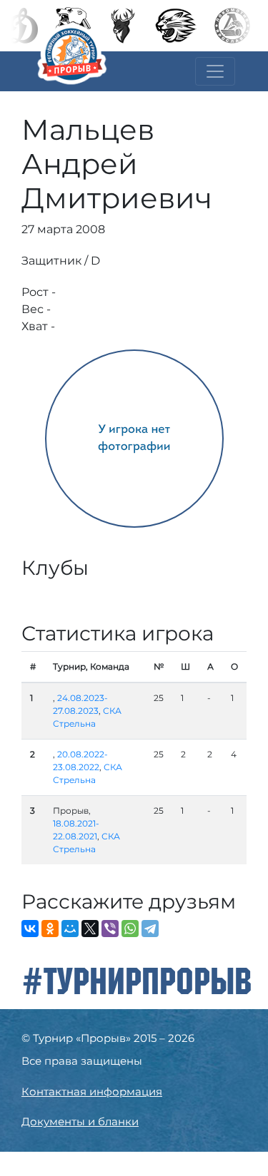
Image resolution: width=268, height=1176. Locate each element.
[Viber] (110, 928)
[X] (90, 928)
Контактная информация (91, 1091)
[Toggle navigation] (215, 71)
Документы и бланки (80, 1121)
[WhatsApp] (130, 928)
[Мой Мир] (70, 928)
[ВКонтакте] (30, 928)
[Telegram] (150, 928)
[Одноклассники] (50, 928)
